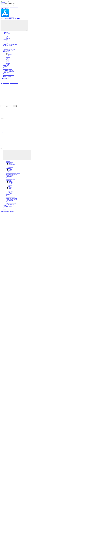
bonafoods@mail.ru (5, 8)
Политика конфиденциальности (8, 211)
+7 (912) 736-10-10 (14, 7)
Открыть (3, 2)
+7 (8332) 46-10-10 (5, 7)
